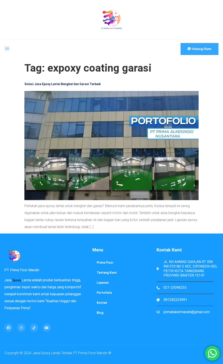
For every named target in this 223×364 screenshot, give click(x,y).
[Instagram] (21, 327)
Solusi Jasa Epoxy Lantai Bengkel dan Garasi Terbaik (62, 84)
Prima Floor (105, 262)
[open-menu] (6, 49)
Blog (100, 312)
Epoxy (16, 280)
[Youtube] (46, 327)
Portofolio (104, 292)
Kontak (102, 302)
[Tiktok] (34, 327)
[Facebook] (8, 327)
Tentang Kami (107, 272)
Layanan (103, 282)
